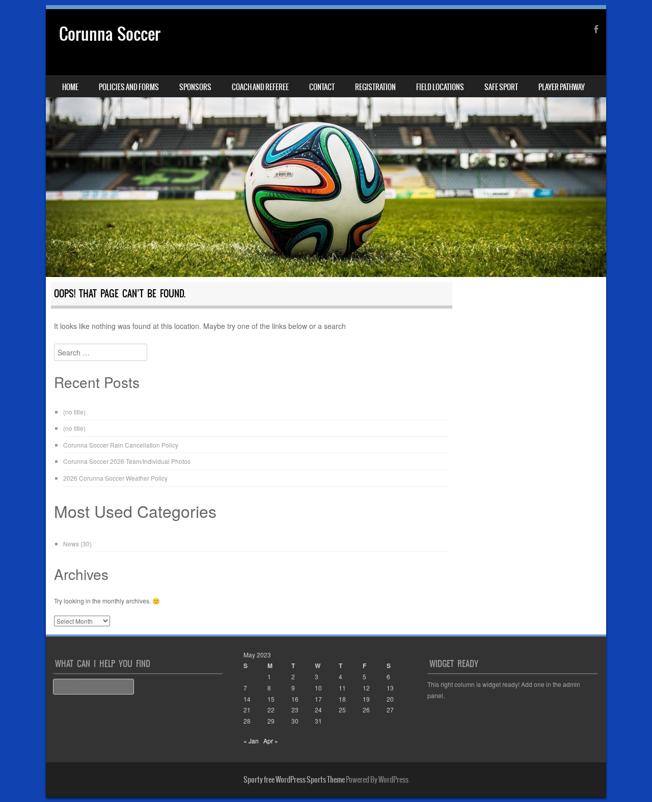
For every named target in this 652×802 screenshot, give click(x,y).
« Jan (251, 740)
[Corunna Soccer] (326, 143)
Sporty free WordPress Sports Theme (294, 779)
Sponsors (195, 87)
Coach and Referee (260, 87)
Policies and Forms (129, 87)
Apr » (270, 740)
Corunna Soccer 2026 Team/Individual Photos (127, 461)
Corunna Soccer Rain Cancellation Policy (120, 444)
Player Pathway (561, 87)
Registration (375, 87)
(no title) (74, 411)
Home (70, 87)
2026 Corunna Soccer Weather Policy (115, 478)
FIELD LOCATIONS (440, 87)
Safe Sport (501, 87)
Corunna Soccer (109, 33)
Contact (322, 87)
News (71, 543)
